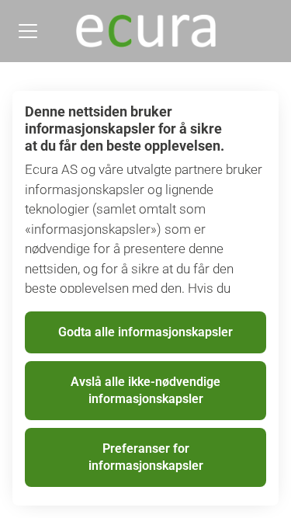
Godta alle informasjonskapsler (145, 332)
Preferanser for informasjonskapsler (145, 457)
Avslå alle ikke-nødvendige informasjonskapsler (145, 390)
